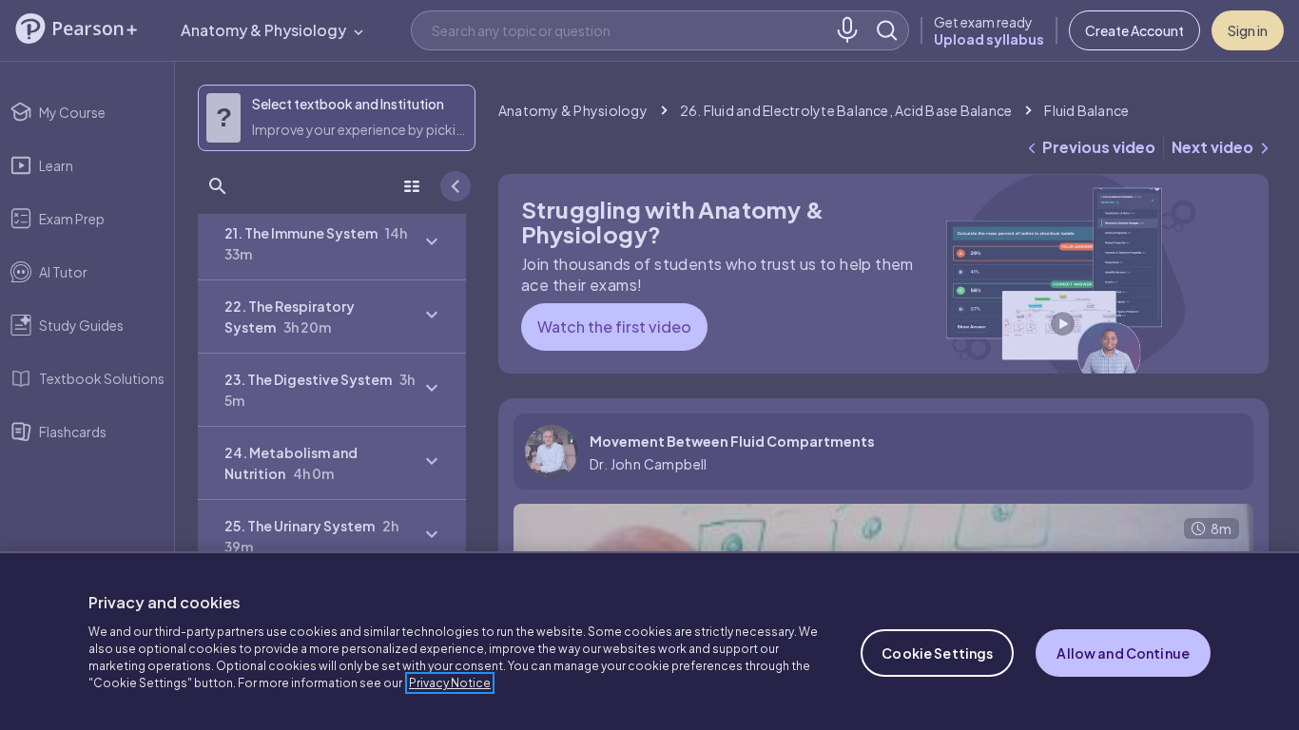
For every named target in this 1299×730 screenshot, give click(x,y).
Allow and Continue (1123, 653)
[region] (649, 640)
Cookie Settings (937, 653)
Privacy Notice (450, 683)
